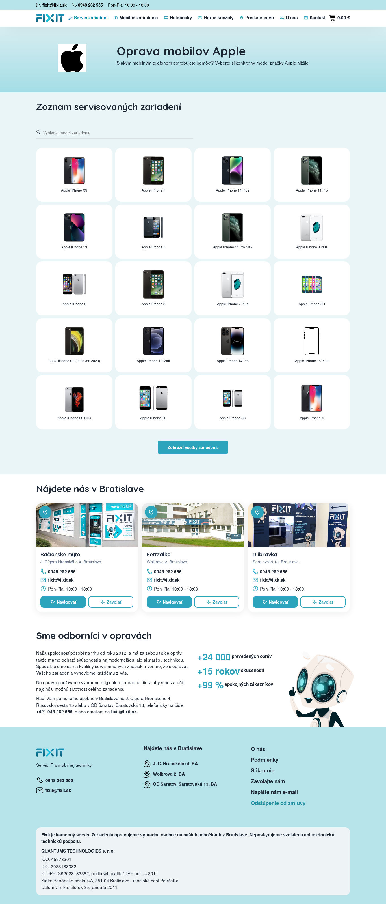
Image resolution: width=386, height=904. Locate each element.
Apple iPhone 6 (74, 303)
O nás (258, 749)
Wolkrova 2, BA (168, 774)
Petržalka (159, 554)
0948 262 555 (62, 571)
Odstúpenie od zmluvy (278, 803)
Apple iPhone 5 (153, 247)
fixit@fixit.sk (61, 580)
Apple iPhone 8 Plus (312, 247)
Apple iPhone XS (74, 190)
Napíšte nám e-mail (274, 792)
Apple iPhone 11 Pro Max (232, 247)
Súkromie (262, 770)
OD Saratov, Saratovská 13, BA (184, 784)
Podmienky (264, 759)
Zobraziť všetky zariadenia (193, 447)
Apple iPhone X (312, 417)
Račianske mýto (60, 554)
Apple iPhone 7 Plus (232, 303)
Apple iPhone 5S (233, 417)
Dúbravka (265, 554)
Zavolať (114, 602)
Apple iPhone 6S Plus (74, 417)
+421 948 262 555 (54, 711)
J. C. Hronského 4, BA (174, 763)
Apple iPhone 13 (74, 247)
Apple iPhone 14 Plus (232, 190)
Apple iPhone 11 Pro (312, 190)
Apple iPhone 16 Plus (311, 360)
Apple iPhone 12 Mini (153, 360)
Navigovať (66, 602)
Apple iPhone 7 (153, 190)
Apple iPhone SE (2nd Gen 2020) (74, 360)
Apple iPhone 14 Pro (233, 360)
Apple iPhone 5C (312, 303)
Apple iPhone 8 (153, 303)
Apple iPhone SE (153, 417)
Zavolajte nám (268, 781)
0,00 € (343, 17)
